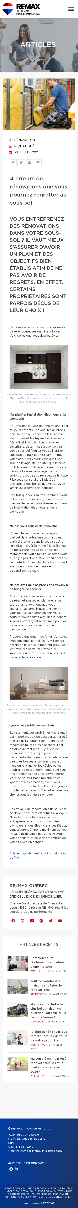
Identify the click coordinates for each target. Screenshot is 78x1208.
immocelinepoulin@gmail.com (41, 1151)
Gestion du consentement (56, 1197)
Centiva (47, 1203)
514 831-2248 (24, 1147)
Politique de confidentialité (50, 1194)
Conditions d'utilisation (21, 1197)
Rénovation (24, 140)
